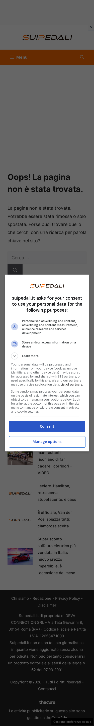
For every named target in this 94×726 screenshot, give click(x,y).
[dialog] (47, 363)
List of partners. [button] (72, 384)
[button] (47, 355)
